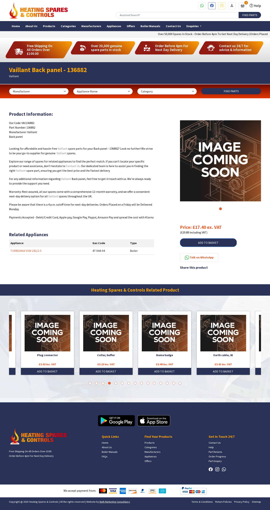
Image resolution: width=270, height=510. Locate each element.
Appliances (114, 26)
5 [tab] (115, 383)
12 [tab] (160, 383)
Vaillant (63, 148)
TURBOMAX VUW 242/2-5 (26, 251)
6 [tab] (122, 383)
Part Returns (215, 452)
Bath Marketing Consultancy (115, 501)
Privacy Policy (241, 501)
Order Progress (217, 456)
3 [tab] (103, 383)
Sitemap (256, 501)
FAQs (104, 456)
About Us (31, 26)
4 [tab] (109, 383)
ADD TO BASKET (208, 242)
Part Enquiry (215, 461)
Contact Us (173, 26)
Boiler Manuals (150, 26)
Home (16, 26)
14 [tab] (173, 383)
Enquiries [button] (192, 26)
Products (49, 26)
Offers (131, 26)
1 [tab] (220, 208)
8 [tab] (135, 383)
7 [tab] (128, 383)
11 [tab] (154, 383)
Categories (68, 26)
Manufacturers (91, 26)
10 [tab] (148, 383)
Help (257, 5)
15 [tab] (180, 383)
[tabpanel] (220, 160)
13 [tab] (167, 383)
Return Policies (223, 501)
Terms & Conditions (202, 501)
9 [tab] (141, 383)
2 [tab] (96, 383)
